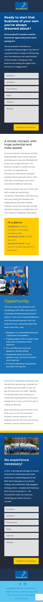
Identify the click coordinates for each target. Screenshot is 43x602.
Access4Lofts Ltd (13, 588)
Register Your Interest (26, 127)
